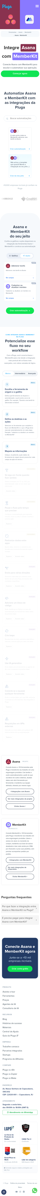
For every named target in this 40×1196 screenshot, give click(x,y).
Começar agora (20, 74)
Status (20, 1187)
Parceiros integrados (12, 1051)
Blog (5, 1019)
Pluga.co (7, 7)
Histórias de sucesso (12, 1023)
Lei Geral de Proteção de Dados (9, 1137)
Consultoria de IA (11, 1008)
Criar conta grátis (20, 969)
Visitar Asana (19, 806)
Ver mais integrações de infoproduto (17, 868)
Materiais (7, 1027)
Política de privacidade (17, 1183)
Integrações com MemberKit (20, 860)
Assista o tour (9, 992)
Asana (20, 32)
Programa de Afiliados (13, 1059)
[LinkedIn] (24, 1192)
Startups (6, 1055)
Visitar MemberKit (19, 876)
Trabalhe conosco (11, 1047)
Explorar (9, 524)
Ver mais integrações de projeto (20, 799)
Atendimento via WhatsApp (21, 1112)
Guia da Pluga (9, 1036)
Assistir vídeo (10, 491)
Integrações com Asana (21, 791)
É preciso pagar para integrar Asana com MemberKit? (17, 920)
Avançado (32, 373)
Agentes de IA (9, 1004)
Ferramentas (12, 32)
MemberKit (28, 32)
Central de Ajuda (11, 1032)
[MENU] (38, 7)
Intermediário (20, 373)
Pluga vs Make (9, 1078)
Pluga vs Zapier (10, 1074)
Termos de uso (32, 1183)
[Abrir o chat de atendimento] (3, 1192)
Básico (8, 373)
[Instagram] (20, 1192)
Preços (6, 1000)
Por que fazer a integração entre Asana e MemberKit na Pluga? (19, 908)
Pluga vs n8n (9, 1070)
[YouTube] (16, 1192)
